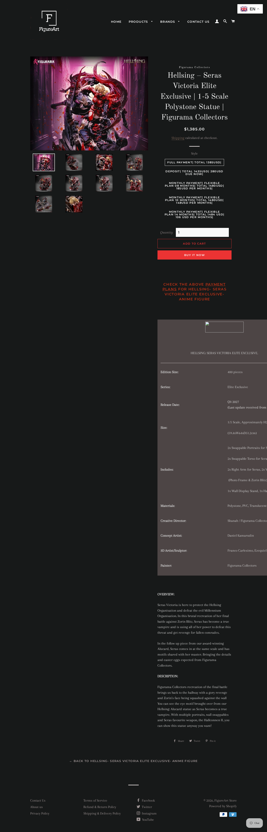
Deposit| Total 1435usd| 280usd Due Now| (194, 173)
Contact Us (37, 800)
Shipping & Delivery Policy (102, 813)
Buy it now (194, 255)
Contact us (198, 22)
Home (116, 22)
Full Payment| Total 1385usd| (194, 162)
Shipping (177, 138)
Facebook (148, 800)
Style (194, 153)
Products (139, 22)
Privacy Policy (39, 813)
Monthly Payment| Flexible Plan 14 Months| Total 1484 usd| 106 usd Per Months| (194, 214)
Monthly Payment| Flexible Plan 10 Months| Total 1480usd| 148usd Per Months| (194, 200)
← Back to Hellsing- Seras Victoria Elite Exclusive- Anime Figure (133, 761)
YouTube (147, 820)
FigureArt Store (225, 800)
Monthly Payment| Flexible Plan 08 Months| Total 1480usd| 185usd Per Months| (194, 185)
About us (36, 807)
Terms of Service (95, 800)
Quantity (166, 232)
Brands (168, 22)
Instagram (149, 813)
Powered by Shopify (223, 806)
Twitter (146, 807)
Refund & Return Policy (99, 807)
